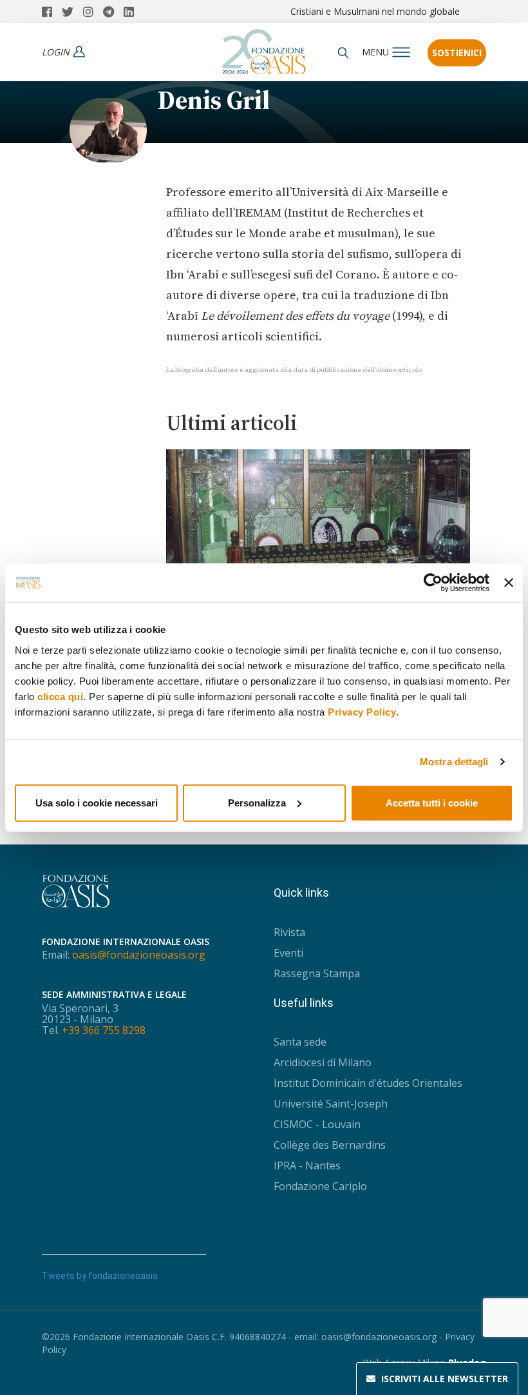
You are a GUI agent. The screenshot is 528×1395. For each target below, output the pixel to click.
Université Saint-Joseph (331, 1104)
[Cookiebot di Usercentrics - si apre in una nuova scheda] (433, 582)
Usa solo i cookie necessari (96, 802)
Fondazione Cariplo (320, 1186)
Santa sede (300, 1042)
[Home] (264, 48)
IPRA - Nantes (307, 1165)
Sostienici (457, 52)
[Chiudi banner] (508, 582)
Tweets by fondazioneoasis (100, 1276)
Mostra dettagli (454, 761)
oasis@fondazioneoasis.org (138, 955)
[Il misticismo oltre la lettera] (318, 513)
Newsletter (444, 1378)
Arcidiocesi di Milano (323, 1062)
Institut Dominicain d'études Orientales (368, 1083)
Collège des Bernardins (330, 1145)
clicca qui (60, 695)
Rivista (289, 932)
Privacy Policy (362, 711)
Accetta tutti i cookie (432, 802)
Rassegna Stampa (317, 973)
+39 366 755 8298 (104, 1030)
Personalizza (257, 802)
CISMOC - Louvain (317, 1124)
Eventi (288, 953)
